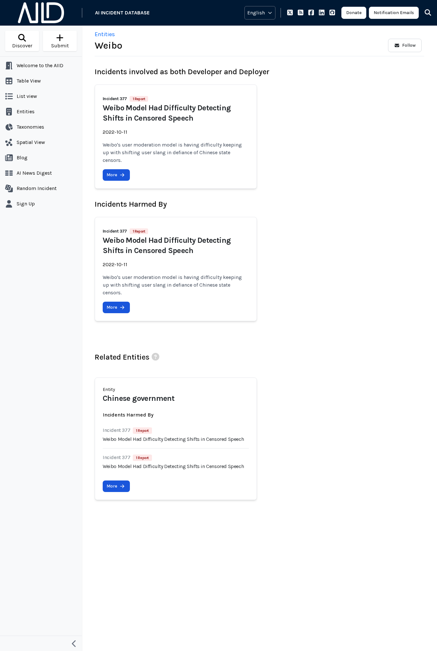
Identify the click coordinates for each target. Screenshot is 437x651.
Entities (105, 34)
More (112, 175)
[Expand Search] (424, 12)
